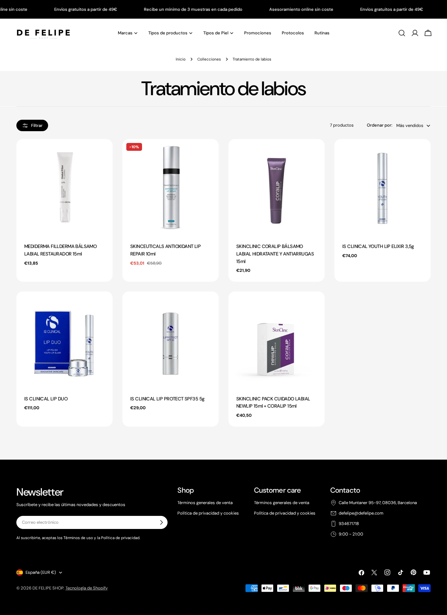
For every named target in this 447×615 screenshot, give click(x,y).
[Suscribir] (161, 522)
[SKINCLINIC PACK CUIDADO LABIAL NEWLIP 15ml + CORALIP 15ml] (276, 339)
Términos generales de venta (205, 502)
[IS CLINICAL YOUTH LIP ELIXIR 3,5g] (382, 187)
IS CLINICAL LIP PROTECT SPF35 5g (167, 399)
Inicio (181, 59)
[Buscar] (401, 33)
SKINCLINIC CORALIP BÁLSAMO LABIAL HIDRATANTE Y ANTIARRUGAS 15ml (275, 253)
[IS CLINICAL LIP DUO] (64, 339)
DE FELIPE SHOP (47, 588)
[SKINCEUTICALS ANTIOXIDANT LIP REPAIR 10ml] (170, 187)
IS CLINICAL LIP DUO (45, 399)
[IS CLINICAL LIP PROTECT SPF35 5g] (170, 339)
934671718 (349, 523)
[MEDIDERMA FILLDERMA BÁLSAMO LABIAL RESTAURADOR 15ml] (64, 187)
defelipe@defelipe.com (361, 513)
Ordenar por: (379, 125)
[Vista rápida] (104, 152)
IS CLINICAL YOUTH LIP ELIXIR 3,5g (378, 246)
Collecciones (209, 59)
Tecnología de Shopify (86, 588)
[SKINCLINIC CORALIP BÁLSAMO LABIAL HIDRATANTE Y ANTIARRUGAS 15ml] (276, 187)
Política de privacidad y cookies (208, 513)
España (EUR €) (41, 572)
